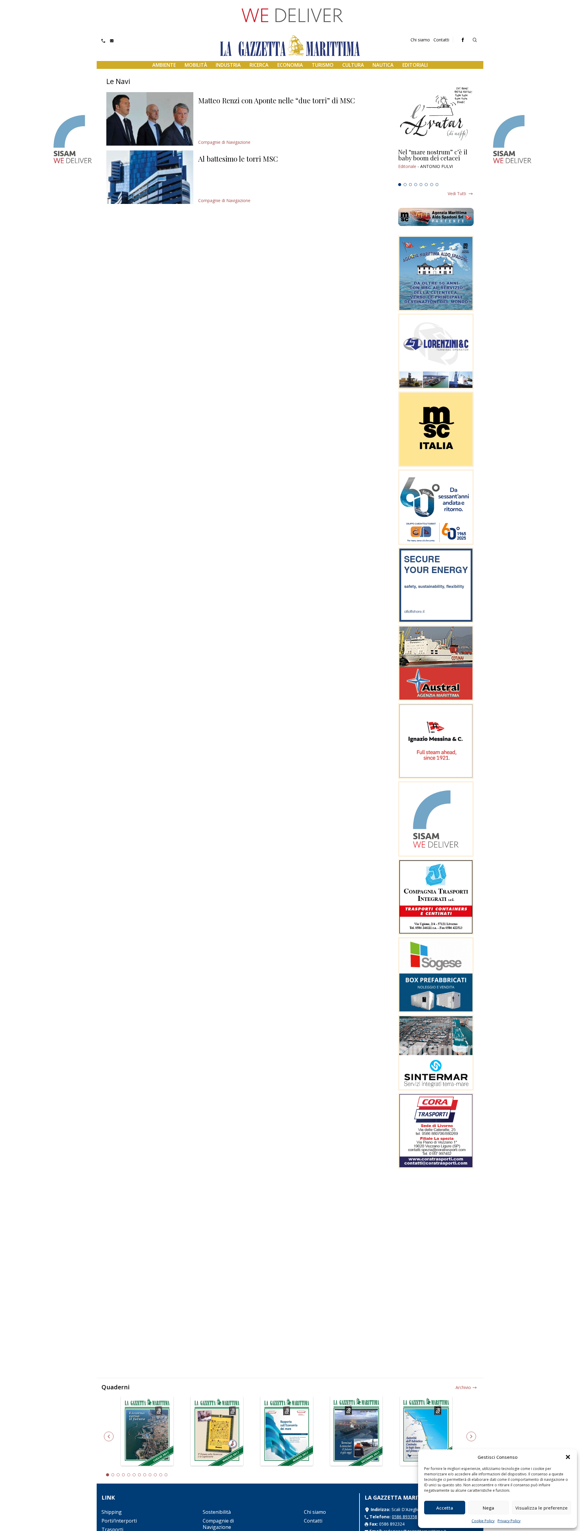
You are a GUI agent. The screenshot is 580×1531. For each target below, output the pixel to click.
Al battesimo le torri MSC (238, 158)
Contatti (441, 40)
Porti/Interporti (119, 1520)
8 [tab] (437, 184)
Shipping (112, 1512)
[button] (568, 1457)
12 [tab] (166, 1474)
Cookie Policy (483, 1520)
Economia (290, 65)
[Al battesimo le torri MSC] (149, 177)
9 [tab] (150, 1474)
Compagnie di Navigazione (224, 142)
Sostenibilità (217, 1512)
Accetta (444, 1508)
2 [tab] (405, 184)
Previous (109, 1436)
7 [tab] (431, 184)
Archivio (463, 1387)
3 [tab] (410, 184)
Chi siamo (420, 40)
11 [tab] (160, 1474)
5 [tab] (421, 184)
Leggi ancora (436, 164)
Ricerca (259, 65)
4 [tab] (415, 184)
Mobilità (196, 65)
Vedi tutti (457, 193)
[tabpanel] (436, 164)
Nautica (383, 65)
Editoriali (415, 65)
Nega (488, 1508)
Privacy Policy (509, 1520)
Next (471, 1436)
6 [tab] (426, 184)
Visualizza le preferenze (541, 1508)
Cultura (353, 65)
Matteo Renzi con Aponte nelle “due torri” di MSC (276, 100)
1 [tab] (399, 184)
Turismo (323, 65)
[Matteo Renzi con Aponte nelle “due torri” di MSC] (149, 119)
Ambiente (164, 65)
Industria (228, 65)
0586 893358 (404, 1517)
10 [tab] (155, 1474)
